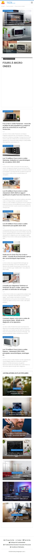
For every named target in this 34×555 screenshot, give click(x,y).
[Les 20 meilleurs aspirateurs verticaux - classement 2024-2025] (17, 470)
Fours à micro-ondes (8, 10)
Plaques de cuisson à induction (17, 450)
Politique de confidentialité (18, 542)
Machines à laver (17, 409)
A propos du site (9, 540)
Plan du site (27, 540)
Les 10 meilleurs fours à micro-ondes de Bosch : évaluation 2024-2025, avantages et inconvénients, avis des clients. (16, 22)
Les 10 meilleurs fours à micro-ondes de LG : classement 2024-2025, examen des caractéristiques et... (15, 37)
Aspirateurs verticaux (17, 472)
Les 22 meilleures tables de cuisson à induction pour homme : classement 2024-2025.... (17, 454)
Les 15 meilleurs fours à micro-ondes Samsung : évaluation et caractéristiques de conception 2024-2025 (16, 160)
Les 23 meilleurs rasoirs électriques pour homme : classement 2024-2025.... (17, 434)
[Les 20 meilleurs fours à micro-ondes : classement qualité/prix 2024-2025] (11, 215)
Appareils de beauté (17, 430)
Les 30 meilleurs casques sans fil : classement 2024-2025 (17, 392)
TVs (17, 493)
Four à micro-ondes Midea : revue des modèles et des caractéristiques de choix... (23, 49)
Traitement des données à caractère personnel (18, 544)
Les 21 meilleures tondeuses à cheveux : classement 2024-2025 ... (17, 518)
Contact (19, 540)
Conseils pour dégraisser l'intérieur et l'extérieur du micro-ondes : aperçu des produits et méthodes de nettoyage (16, 287)
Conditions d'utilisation (18, 547)
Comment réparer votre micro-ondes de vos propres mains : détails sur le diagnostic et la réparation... (16, 320)
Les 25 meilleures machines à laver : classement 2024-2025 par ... (17, 413)
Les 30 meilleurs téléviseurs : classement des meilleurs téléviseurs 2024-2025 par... (17, 497)
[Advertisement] (17, 86)
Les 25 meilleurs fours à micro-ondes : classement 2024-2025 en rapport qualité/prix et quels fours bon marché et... (17, 193)
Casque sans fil (17, 388)
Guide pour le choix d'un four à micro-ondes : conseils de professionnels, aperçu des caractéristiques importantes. (17, 256)
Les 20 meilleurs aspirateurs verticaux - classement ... (17, 476)
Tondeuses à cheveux (17, 514)
